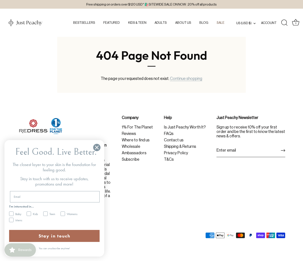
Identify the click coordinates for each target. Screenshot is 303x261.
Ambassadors (134, 153)
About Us (183, 22)
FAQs (168, 133)
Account (269, 23)
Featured (111, 22)
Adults (161, 22)
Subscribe (130, 159)
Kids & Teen (137, 22)
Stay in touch (54, 236)
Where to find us (136, 140)
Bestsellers (84, 22)
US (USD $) (244, 23)
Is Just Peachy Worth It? (185, 127)
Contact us (173, 140)
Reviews (129, 133)
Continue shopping (186, 78)
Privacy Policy (176, 153)
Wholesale (131, 146)
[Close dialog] (97, 147)
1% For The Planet (137, 127)
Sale (220, 22)
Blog (203, 22)
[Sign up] (283, 150)
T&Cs (169, 159)
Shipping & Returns (180, 146)
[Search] (284, 23)
